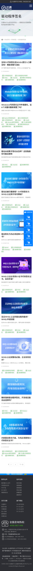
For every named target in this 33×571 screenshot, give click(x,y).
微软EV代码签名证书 (12, 207)
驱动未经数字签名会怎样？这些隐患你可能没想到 (16, 152)
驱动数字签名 (10, 80)
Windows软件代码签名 (13, 122)
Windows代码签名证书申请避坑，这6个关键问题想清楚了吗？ (16, 106)
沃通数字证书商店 (17, 1)
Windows (24, 411)
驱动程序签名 (22, 80)
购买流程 (19, 483)
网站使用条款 (6, 556)
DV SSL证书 (20, 511)
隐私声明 (15, 556)
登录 (26, 1)
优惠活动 (4, 516)
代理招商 (4, 509)
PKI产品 (3, 487)
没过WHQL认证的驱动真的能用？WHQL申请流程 (15, 318)
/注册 (29, 1)
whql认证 (15, 77)
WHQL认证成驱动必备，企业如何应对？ (16, 358)
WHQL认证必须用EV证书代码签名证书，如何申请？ (16, 277)
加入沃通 (4, 511)
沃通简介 (4, 504)
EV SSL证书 (19, 506)
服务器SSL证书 (5, 483)
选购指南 (19, 485)
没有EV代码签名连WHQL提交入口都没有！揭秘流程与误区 (16, 63)
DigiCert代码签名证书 (9, 118)
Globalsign (7, 249)
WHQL (6, 77)
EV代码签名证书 (8, 75)
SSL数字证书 (11, 548)
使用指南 (19, 487)
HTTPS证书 (19, 548)
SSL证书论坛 (20, 504)
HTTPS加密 (27, 548)
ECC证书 (4, 490)
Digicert (6, 247)
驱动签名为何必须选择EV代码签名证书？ (16, 235)
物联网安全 (4, 492)
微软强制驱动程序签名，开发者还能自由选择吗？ (16, 399)
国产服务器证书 (6, 550)
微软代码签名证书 (24, 124)
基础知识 (19, 495)
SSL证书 (4, 548)
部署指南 (19, 492)
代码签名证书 (12, 124)
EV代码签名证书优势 (22, 75)
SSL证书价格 (17, 553)
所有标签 (13, 39)
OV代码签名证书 (8, 120)
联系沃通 (4, 506)
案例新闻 (4, 513)
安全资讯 (7, 39)
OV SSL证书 (20, 509)
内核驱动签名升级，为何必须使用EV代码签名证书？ (16, 439)
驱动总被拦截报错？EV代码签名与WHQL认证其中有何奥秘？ (15, 193)
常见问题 (19, 490)
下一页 (21, 464)
